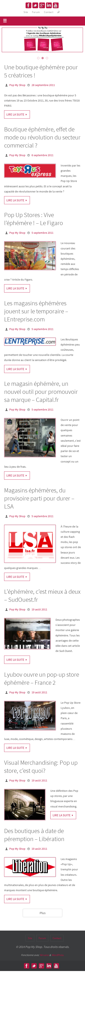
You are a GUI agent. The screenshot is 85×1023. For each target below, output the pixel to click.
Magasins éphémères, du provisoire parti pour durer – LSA (39, 498)
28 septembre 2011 (43, 85)
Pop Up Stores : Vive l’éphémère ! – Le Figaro (33, 219)
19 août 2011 (39, 609)
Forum (36, 12)
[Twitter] (35, 5)
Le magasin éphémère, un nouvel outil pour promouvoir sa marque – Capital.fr (41, 392)
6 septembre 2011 (42, 155)
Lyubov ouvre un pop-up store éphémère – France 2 (41, 678)
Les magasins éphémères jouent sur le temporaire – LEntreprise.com (36, 311)
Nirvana (44, 955)
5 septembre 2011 (42, 233)
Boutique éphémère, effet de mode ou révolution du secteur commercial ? (42, 137)
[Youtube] (56, 5)
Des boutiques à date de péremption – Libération (34, 835)
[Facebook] (28, 5)
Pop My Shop (17, 85)
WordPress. (58, 955)
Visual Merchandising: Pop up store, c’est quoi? (41, 766)
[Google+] (42, 5)
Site (26, 12)
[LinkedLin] (49, 5)
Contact (48, 12)
